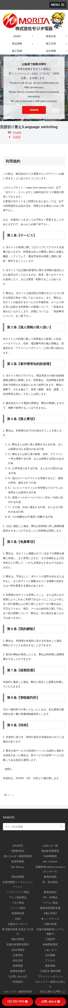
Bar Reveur (17, 866)
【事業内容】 (17, 850)
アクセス (50, 960)
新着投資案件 (17, 971)
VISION (34, 109)
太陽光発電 (50, 924)
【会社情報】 (17, 949)
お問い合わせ (49, 1001)
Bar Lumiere (50, 861)
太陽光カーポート (18, 924)
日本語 (17, 136)
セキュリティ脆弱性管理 (18, 991)
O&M (18, 918)
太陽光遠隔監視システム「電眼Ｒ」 (50, 931)
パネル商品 (17, 902)
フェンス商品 (17, 907)
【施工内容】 (50, 913)
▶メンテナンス (50, 918)
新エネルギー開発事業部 (18, 856)
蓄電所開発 (50, 876)
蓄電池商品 (50, 892)
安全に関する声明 (50, 991)
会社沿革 (18, 960)
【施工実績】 (17, 939)
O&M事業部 (50, 856)
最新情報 (50, 965)
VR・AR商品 (50, 897)
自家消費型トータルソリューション (18, 884)
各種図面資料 (50, 944)
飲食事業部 (17, 861)
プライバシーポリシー (50, 976)
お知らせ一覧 (50, 845)
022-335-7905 (15, 1001)
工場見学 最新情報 (50, 971)
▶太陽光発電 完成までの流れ (17, 931)
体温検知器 (17, 913)
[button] (61, 826)
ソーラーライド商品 (17, 892)
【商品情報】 (17, 876)
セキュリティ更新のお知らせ (50, 984)
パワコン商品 (50, 902)
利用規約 (18, 981)
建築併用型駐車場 (50, 907)
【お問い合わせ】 (18, 976)
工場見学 (50, 939)
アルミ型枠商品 (18, 897)
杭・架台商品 (50, 882)
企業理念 (18, 955)
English (17, 132)
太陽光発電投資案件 (17, 944)
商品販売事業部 (50, 850)
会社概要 (50, 955)
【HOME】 (17, 845)
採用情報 (18, 965)
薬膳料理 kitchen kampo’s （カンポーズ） (50, 869)
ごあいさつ (50, 949)
